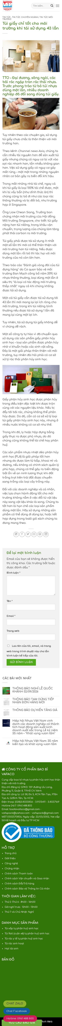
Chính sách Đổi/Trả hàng (19, 883)
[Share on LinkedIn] (46, 534)
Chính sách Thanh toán (19, 873)
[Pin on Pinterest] (40, 534)
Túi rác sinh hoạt (14, 943)
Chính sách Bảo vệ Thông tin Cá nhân (27, 888)
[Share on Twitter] (28, 534)
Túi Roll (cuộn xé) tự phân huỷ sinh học (27, 933)
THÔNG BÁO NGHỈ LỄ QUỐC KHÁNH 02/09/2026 (32, 690)
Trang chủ (10, 853)
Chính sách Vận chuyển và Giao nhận (27, 878)
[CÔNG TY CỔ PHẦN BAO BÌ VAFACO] (14, 5)
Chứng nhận (12, 868)
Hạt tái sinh (11, 948)
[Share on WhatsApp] (16, 534)
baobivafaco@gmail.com (24, 809)
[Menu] (58, 6)
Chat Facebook (16, 1011)
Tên (10, 601)
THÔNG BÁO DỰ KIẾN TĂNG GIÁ (34, 710)
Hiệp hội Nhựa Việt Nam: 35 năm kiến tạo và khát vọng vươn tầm (35, 742)
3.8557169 (53, 802)
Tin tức (6, 17)
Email (11, 616)
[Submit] (52, 6)
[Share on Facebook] (22, 534)
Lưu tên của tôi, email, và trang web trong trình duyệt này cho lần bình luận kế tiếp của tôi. (29, 651)
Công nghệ (11, 863)
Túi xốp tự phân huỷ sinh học (21, 928)
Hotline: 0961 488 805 (20, 1018)
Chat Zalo (14, 1003)
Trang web (13, 631)
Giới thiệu (10, 858)
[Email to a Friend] (34, 534)
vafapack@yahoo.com (16, 813)
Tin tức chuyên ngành (25, 17)
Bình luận (13, 572)
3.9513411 (40, 802)
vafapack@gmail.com (45, 813)
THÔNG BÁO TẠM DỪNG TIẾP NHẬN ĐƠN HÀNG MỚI (33, 701)
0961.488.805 (24, 805)
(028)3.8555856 (24, 802)
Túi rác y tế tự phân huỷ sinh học (24, 938)
